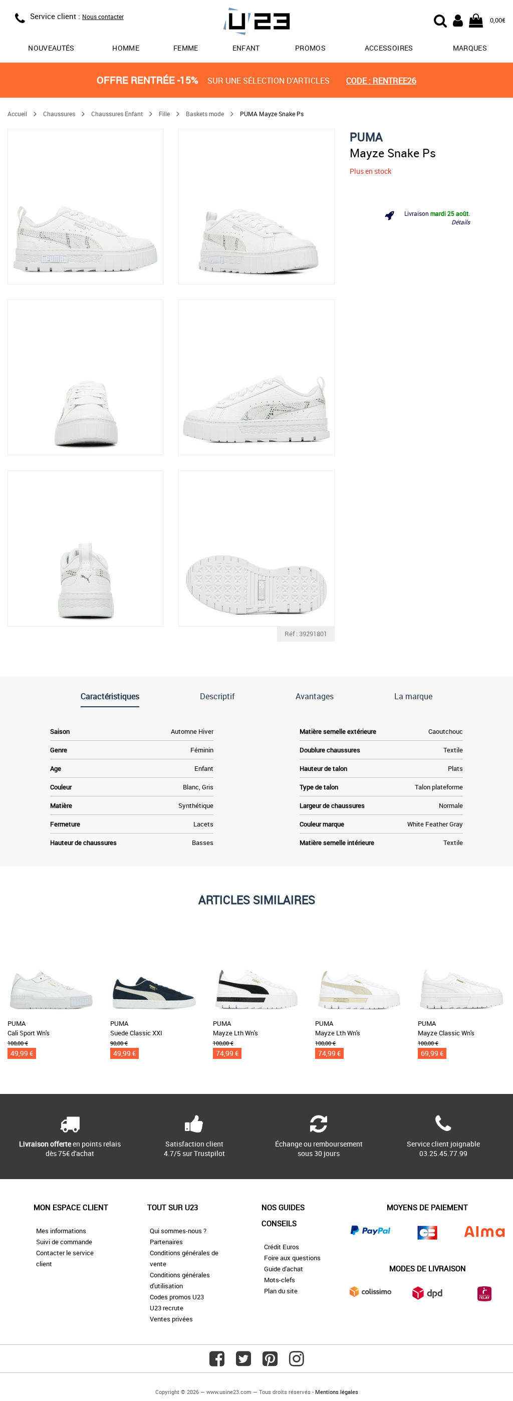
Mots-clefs (279, 1279)
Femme (185, 48)
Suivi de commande (64, 1241)
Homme (125, 48)
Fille (164, 114)
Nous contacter (103, 17)
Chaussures (59, 114)
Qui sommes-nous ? (178, 1230)
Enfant (246, 48)
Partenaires (166, 1241)
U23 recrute (166, 1307)
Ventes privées (171, 1318)
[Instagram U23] (296, 1362)
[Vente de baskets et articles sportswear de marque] (256, 23)
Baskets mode (205, 114)
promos (310, 48)
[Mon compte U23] (458, 19)
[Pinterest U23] (270, 1362)
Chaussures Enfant (117, 114)
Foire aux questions (292, 1257)
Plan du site (281, 1290)
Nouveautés (51, 48)
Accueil (17, 114)
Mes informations (61, 1230)
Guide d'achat (283, 1268)
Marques (470, 48)
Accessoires (389, 48)
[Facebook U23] (216, 1362)
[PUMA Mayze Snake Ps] (85, 207)
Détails (460, 222)
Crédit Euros (281, 1246)
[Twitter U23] (243, 1362)
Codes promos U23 (177, 1296)
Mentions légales (336, 1391)
